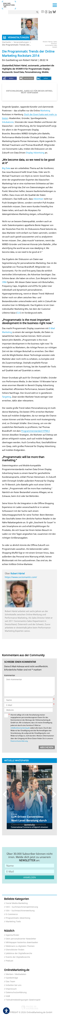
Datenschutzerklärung (19, 741)
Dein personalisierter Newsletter (21, 939)
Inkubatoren (8, 122)
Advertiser (38, 198)
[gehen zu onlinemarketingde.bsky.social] (54, 12)
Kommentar (9, 675)
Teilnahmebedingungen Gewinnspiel (23, 1000)
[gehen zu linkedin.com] (50, 12)
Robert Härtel (18, 573)
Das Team (10, 981)
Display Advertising (35, 152)
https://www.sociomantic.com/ (21, 577)
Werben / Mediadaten (16, 974)
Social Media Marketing (17, 903)
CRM (4, 282)
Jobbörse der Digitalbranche (19, 953)
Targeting (6, 396)
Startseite (6, 42)
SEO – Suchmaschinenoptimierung (22, 907)
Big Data (6, 168)
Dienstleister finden (15, 950)
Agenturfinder (12, 935)
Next (53, 794)
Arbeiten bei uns (13, 985)
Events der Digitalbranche (18, 957)
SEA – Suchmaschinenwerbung (20, 910)
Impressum (11, 989)
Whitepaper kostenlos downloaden (22, 942)
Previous (6, 794)
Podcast (9, 961)
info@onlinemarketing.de (20, 728)
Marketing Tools (13, 921)
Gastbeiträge (12, 978)
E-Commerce (12, 914)
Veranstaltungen (21, 42)
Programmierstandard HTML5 (35, 430)
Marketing (45, 110)
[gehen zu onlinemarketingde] (42, 11)
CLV (18, 312)
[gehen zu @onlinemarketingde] (46, 12)
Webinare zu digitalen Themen (20, 946)
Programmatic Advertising (18, 918)
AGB (8, 996)
